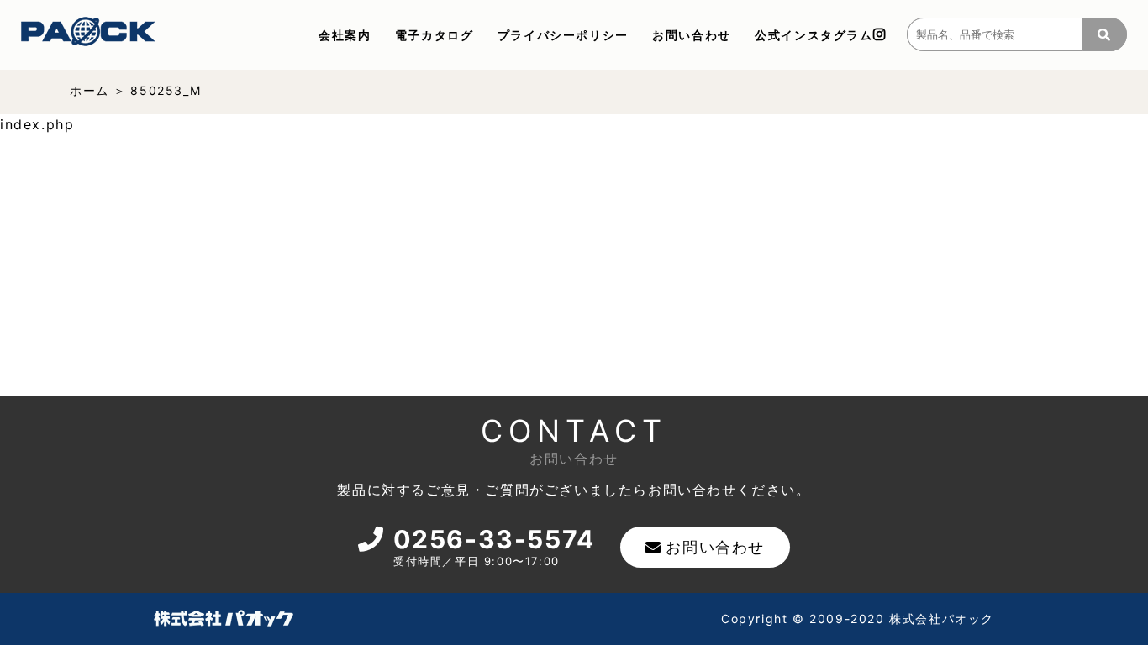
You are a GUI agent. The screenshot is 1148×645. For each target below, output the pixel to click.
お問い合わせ (691, 35)
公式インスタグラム (813, 35)
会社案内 (345, 35)
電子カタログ (434, 35)
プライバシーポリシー (563, 35)
